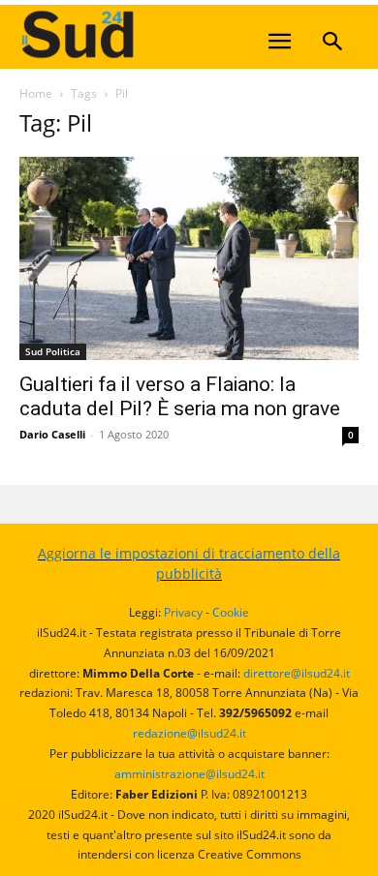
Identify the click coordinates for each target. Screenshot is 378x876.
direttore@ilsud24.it (296, 673)
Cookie (230, 612)
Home (35, 93)
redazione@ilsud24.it (189, 733)
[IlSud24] (164, 34)
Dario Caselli (52, 434)
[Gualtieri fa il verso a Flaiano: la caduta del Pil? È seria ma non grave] (189, 258)
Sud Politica (52, 351)
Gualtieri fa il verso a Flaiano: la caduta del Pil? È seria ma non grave (179, 396)
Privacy (183, 612)
